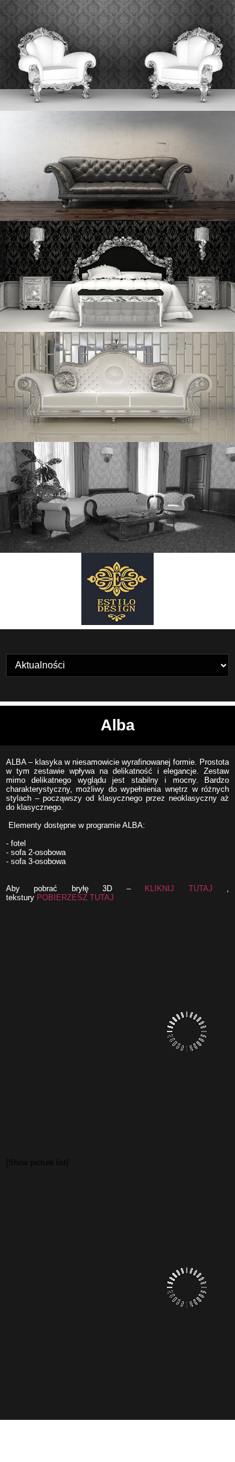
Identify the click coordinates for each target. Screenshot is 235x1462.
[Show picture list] (37, 1162)
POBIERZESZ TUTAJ (75, 897)
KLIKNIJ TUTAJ (179, 888)
